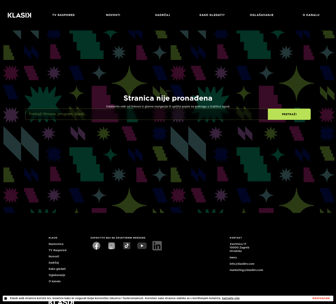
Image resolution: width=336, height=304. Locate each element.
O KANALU (311, 15)
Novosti (113, 15)
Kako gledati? (212, 15)
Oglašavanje (262, 15)
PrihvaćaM (321, 298)
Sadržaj (162, 15)
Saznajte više (231, 298)
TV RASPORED (63, 15)
